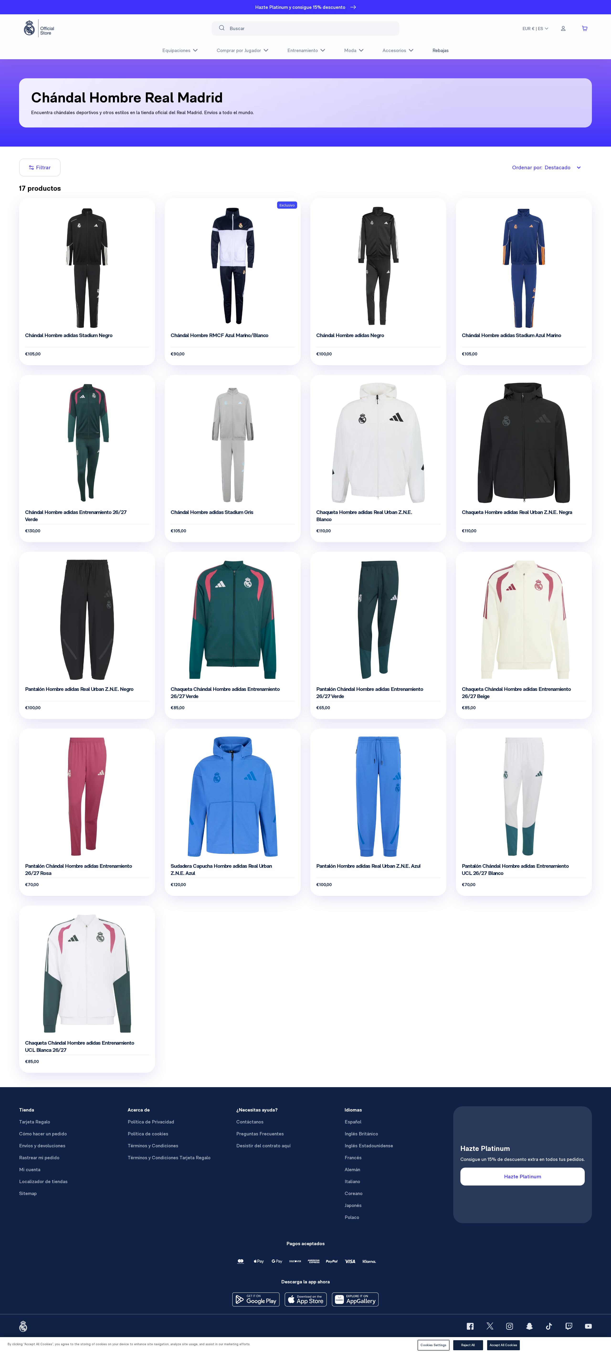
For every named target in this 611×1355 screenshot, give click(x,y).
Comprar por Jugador (239, 50)
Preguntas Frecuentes (260, 1134)
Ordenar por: (541, 167)
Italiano (352, 1181)
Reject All (468, 1345)
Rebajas (440, 50)
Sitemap (28, 1193)
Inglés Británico (361, 1134)
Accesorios (394, 50)
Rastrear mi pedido (39, 1157)
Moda (350, 50)
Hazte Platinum (522, 1176)
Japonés (353, 1205)
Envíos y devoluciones (42, 1146)
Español (353, 1122)
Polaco (352, 1217)
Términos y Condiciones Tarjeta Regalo (169, 1157)
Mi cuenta (29, 1169)
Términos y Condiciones (153, 1146)
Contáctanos (249, 1122)
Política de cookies (148, 1134)
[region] (305, 1346)
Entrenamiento (302, 50)
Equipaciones (176, 50)
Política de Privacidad (151, 1122)
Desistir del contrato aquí (263, 1146)
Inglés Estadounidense (369, 1146)
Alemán (352, 1169)
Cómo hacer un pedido (43, 1134)
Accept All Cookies (503, 1345)
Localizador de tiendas (43, 1181)
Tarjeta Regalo (34, 1122)
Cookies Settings (433, 1345)
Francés (353, 1157)
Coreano (354, 1193)
